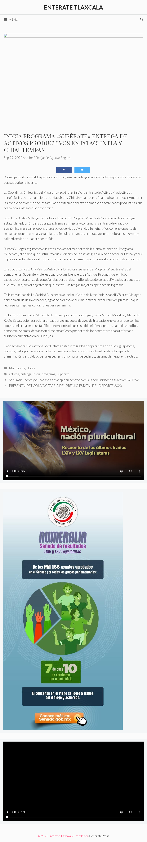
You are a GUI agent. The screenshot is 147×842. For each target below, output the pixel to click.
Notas (30, 368)
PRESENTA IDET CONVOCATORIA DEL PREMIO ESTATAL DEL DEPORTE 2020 (65, 386)
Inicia (36, 374)
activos (14, 374)
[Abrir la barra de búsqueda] (141, 19)
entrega (25, 374)
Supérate (63, 374)
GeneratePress (99, 836)
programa (48, 374)
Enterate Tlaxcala (73, 7)
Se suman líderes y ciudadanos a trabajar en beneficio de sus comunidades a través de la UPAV (74, 380)
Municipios (17, 368)
